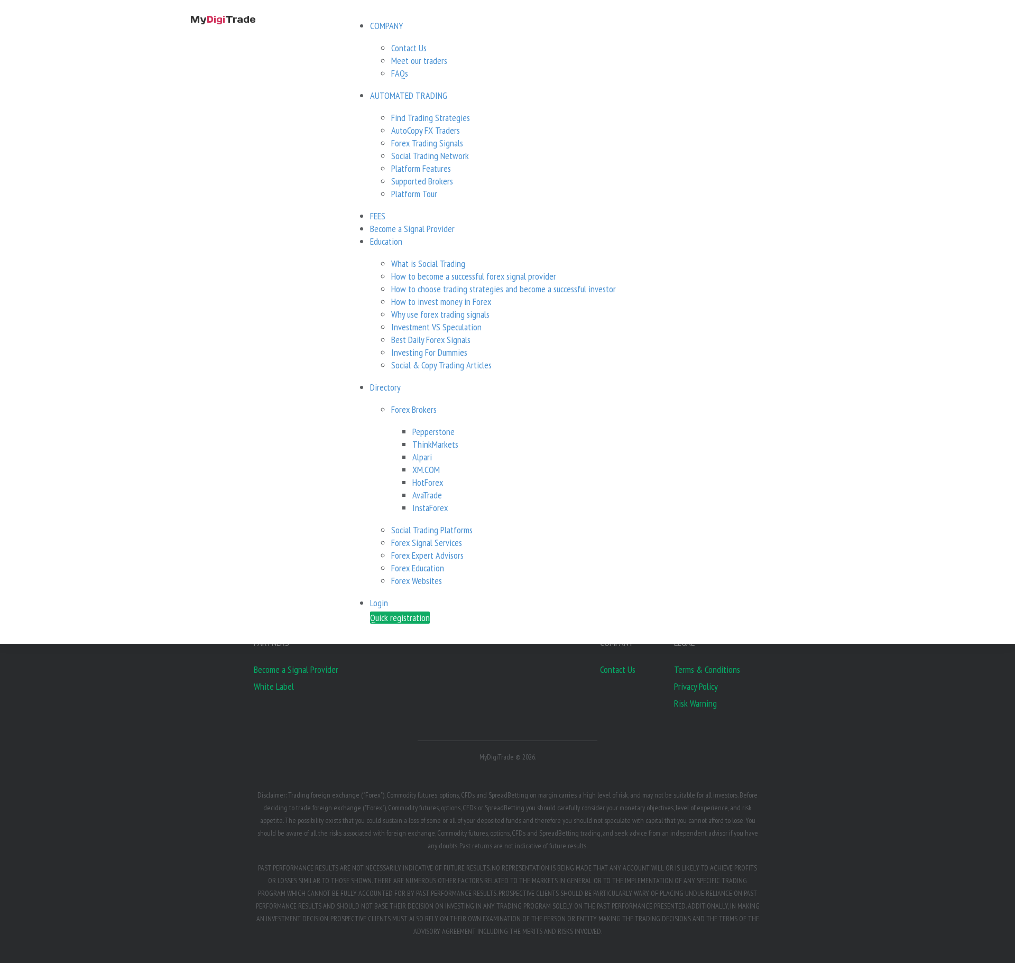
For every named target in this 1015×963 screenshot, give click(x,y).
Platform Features (421, 168)
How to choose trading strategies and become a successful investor (503, 289)
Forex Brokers (414, 409)
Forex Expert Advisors (427, 555)
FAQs (399, 73)
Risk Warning (695, 703)
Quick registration (400, 618)
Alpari (422, 457)
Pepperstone (433, 431)
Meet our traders (419, 60)
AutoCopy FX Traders (425, 130)
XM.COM (426, 470)
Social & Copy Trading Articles (441, 365)
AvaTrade (427, 495)
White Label (274, 686)
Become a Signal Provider (412, 229)
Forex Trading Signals (427, 143)
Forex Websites (416, 581)
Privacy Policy (696, 686)
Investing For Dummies (429, 352)
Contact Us (409, 48)
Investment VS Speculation (436, 327)
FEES (377, 216)
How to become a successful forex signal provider (473, 276)
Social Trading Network (430, 156)
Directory (385, 387)
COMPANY (386, 26)
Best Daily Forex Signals (430, 340)
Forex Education (417, 568)
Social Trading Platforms (432, 530)
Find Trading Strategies (430, 118)
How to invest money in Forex (441, 301)
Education (386, 241)
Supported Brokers (422, 181)
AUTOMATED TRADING (408, 95)
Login (379, 603)
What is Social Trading (428, 263)
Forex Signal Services (426, 542)
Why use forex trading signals (440, 314)
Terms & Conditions (707, 669)
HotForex (427, 482)
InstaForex (430, 508)
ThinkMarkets (435, 444)
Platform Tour (414, 194)
